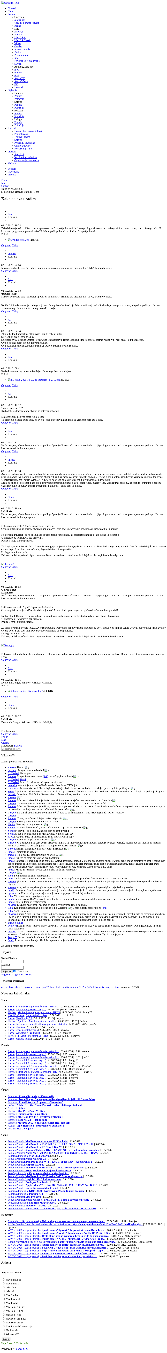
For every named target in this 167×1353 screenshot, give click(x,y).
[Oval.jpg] (13, 239)
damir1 (19, 987)
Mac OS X (20, 37)
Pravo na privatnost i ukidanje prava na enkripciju (41, 1024)
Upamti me (22, 971)
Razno (17, 25)
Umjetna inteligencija (27, 1030)
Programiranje (21, 55)
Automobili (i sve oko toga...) (31, 1009)
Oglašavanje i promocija (26, 160)
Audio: (17, 1108)
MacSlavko (56, 987)
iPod (16, 69)
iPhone (18, 72)
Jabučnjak (19, 20)
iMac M (9, 1291)
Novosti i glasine (23, 148)
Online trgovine (22, 145)
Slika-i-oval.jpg (35, 691)
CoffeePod (13, 773)
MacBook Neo (13, 1314)
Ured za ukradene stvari (26, 22)
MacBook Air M (14, 1310)
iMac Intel (10, 1287)
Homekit (18, 87)
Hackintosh (11, 1330)
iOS (16, 84)
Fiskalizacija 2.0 (24, 1018)
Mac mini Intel (13, 1279)
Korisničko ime (9, 958)
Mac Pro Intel (12, 1299)
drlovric (12, 253)
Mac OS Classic (22, 40)
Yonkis (11, 824)
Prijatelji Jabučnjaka (24, 142)
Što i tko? (19, 154)
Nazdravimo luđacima (25, 157)
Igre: (21, 1128)
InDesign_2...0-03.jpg (49, 379)
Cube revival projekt (36, 1015)
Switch (18, 63)
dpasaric (12, 770)
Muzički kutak (23, 1038)
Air (9, 319)
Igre (16, 58)
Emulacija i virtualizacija (27, 60)
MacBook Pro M (14, 1322)
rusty (101, 987)
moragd (77, 987)
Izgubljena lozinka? (23, 974)
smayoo (12, 767)
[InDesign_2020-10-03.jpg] (22, 379)
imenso (11, 459)
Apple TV (19, 78)
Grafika (18, 46)
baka (11, 987)
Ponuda (18, 96)
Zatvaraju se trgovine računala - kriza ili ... (37, 1006)
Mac (3, 183)
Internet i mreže (22, 49)
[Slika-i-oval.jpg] (17, 691)
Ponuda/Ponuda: (38, 1141)
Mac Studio (11, 1295)
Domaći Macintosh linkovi (28, 131)
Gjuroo (11, 497)
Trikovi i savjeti (22, 136)
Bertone (18, 745)
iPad (16, 75)
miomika (12, 785)
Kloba (11, 836)
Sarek (11, 940)
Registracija (7, 974)
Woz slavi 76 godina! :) (28, 1032)
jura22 (11, 851)
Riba (10, 875)
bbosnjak (12, 904)
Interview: (31, 1096)
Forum (4, 180)
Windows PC (12, 1334)
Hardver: (27, 1111)
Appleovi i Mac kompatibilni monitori (36, 1021)
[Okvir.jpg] (7, 564)
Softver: (46, 1105)
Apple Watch (21, 81)
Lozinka (5, 964)
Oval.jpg (24, 239)
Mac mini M (12, 1283)
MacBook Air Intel (15, 1307)
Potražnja (19, 98)
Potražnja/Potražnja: (29, 1155)
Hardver (18, 31)
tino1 (117, 987)
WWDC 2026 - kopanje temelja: (56, 1230)
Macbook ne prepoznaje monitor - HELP (39, 1012)
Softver (18, 34)
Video (17, 43)
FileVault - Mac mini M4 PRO (32, 1035)
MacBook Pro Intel (15, 1318)
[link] (45, 776)
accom (4, 987)
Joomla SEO (21, 1348)
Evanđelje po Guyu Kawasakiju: (56, 1221)
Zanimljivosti (21, 134)
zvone (11, 791)
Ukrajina (20, 1027)
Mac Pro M (11, 1303)
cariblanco (13, 788)
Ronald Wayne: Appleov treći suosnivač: (62, 1241)
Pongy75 (12, 925)
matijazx (67, 987)
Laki (10, 214)
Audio (17, 52)
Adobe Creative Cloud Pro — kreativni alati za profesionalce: (75, 1224)
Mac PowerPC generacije (18, 1326)
